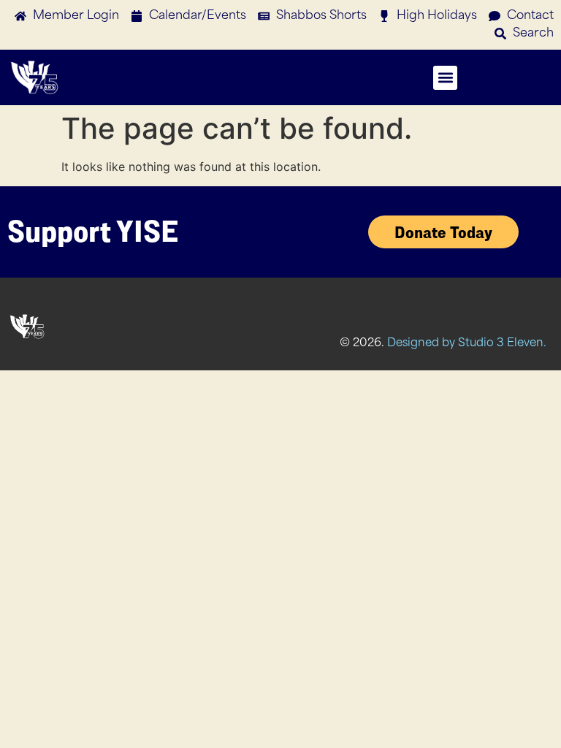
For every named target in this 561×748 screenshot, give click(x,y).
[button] (445, 78)
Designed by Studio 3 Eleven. (466, 343)
